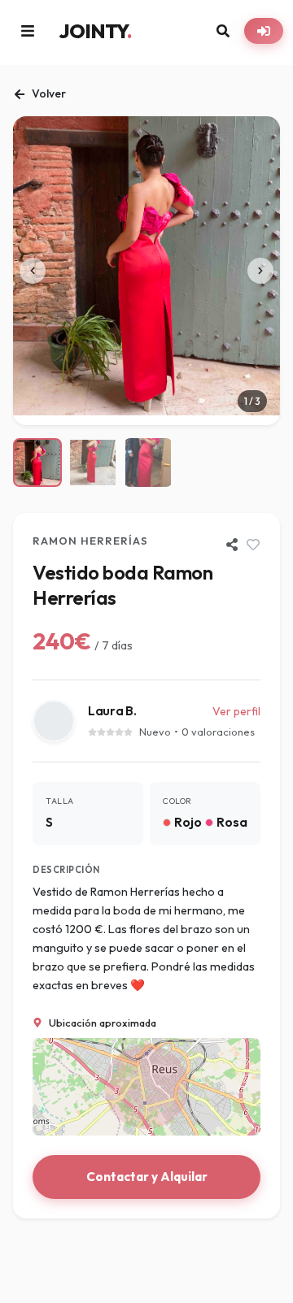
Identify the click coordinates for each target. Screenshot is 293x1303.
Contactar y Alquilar (147, 1176)
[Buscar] (223, 31)
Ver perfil (236, 711)
